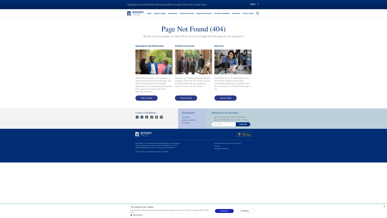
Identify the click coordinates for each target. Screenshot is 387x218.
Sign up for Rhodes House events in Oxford (231, 120)
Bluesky (156, 117)
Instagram (141, 117)
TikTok (151, 117)
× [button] (384, 206)
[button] (171, 215)
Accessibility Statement (221, 148)
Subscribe (243, 124)
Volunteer (186, 122)
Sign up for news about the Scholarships (229, 117)
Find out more (149, 98)
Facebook (146, 117)
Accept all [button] (224, 211)
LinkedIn (137, 117)
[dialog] (193, 210)
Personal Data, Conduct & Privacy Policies (227, 143)
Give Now (186, 117)
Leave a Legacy (188, 120)
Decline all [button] (245, 211)
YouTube (161, 117)
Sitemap (217, 146)
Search (258, 13)
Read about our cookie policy (143, 212)
